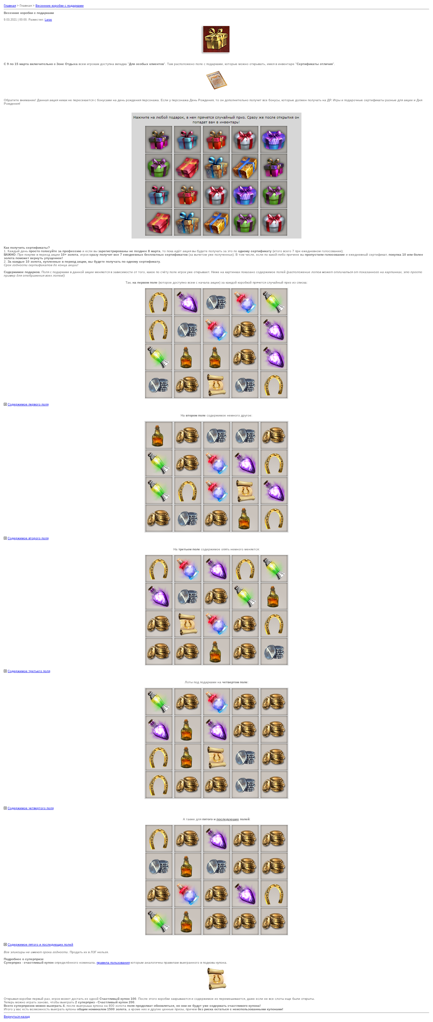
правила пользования (113, 962)
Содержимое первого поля (28, 404)
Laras (48, 19)
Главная (10, 5)
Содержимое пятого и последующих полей (40, 944)
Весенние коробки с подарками (60, 5)
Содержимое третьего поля (29, 671)
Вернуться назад (17, 1016)
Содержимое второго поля (28, 538)
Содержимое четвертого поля (31, 808)
